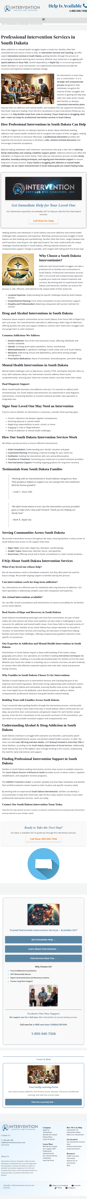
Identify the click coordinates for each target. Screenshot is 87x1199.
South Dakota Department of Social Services (52, 745)
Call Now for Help (43, 220)
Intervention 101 (72, 1130)
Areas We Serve (48, 1160)
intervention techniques (69, 655)
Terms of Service (49, 1139)
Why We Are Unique (50, 1135)
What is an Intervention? (75, 1135)
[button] (43, 19)
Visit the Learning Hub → (44, 1102)
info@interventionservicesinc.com (13, 1142)
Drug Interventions (73, 1149)
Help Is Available (65, 5)
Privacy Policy (47, 1137)
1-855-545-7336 (78, 10)
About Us (46, 1130)
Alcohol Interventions (74, 1146)
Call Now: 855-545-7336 (43, 838)
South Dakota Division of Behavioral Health (25, 772)
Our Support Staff (49, 1149)
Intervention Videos (74, 1132)
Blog (68, 1165)
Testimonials (47, 1132)
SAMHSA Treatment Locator (18, 782)
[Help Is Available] (85, 6)
